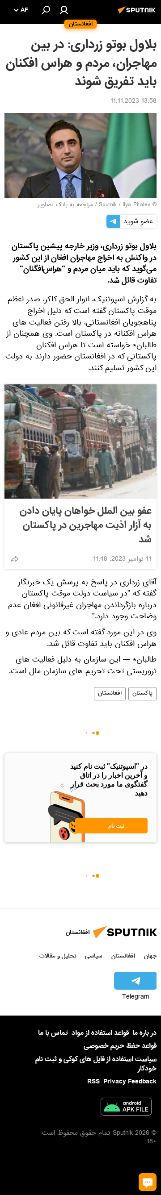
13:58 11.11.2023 (133, 102)
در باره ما (144, 1033)
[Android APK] (126, 1108)
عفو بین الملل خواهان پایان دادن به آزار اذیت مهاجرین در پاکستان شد (85, 525)
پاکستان (142, 693)
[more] (15, 559)
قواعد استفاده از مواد (100, 1033)
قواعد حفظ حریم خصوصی (120, 1046)
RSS (93, 1081)
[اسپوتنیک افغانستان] (138, 14)
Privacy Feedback (130, 1082)
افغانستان (110, 693)
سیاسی (93, 956)
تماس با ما (53, 1033)
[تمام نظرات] (148, 1182)
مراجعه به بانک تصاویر (65, 205)
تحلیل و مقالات (57, 956)
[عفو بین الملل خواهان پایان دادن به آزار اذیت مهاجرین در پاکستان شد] (80, 441)
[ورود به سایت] (64, 10)
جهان (150, 956)
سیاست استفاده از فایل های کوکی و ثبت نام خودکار (96, 1064)
